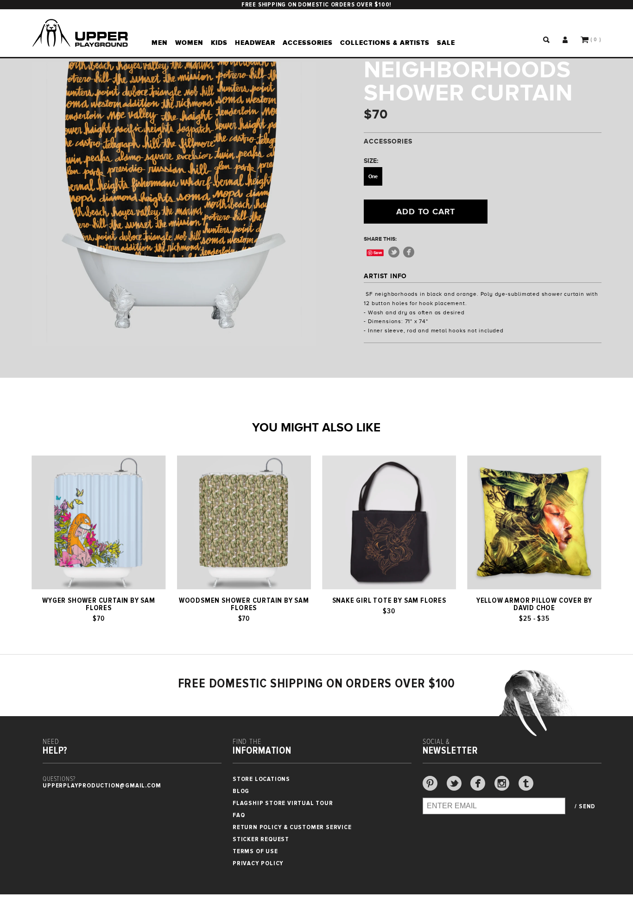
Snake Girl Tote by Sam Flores (389, 600)
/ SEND (585, 806)
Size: (371, 160)
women (189, 42)
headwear (255, 42)
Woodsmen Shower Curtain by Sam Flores (244, 604)
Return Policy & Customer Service (292, 827)
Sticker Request (261, 839)
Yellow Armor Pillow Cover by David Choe (534, 604)
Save (378, 252)
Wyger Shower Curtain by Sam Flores (98, 604)
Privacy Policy (258, 863)
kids (219, 42)
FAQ (239, 815)
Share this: (380, 239)
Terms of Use (255, 851)
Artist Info (385, 276)
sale (446, 42)
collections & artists (385, 42)
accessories (308, 42)
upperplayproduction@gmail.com (102, 785)
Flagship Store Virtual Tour (283, 803)
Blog (241, 791)
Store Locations (261, 779)
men (160, 42)
